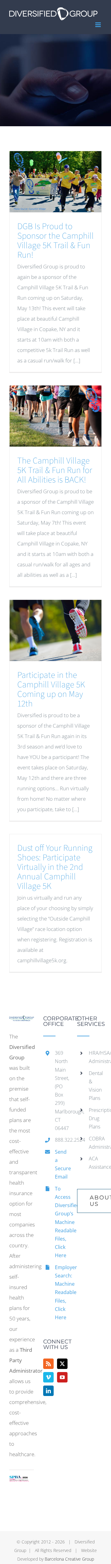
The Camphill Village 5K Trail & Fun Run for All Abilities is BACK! (54, 470)
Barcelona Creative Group (69, 1559)
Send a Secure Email (61, 1164)
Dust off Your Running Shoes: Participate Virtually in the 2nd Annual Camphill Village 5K (54, 867)
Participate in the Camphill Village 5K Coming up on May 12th (51, 689)
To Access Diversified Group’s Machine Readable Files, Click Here (61, 1222)
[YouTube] (62, 1377)
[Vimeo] (48, 1377)
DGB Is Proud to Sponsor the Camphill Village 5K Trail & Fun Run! (55, 240)
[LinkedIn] (48, 1391)
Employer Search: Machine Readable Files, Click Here (61, 1292)
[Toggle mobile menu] (98, 25)
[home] (21, 1020)
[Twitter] (62, 1364)
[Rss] (48, 1364)
